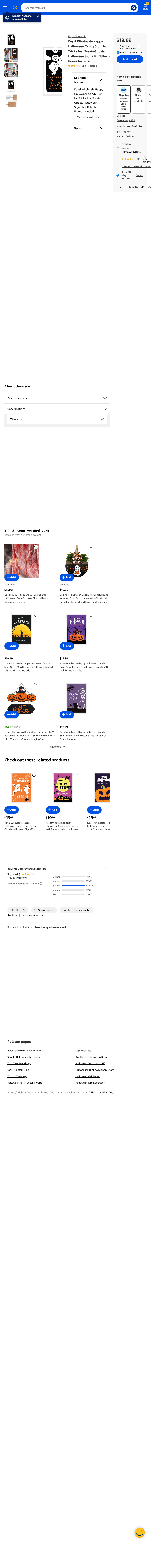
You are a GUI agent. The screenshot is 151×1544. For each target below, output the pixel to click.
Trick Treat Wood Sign (19, 1063)
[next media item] (55, 68)
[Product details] (105, 398)
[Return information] (140, 52)
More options (125, 131)
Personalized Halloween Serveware (95, 1069)
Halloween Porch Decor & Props (24, 1082)
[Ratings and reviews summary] (105, 867)
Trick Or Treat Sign (17, 1076)
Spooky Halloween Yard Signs (23, 1056)
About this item (17, 386)
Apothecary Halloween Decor (92, 1056)
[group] (82, 65)
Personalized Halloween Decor (24, 1050)
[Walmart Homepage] (15, 8)
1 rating (93, 66)
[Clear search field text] (129, 7)
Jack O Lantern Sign (18, 1069)
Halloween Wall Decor (88, 1076)
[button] (47, 71)
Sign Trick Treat (84, 1050)
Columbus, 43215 (126, 120)
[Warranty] (102, 419)
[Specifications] (105, 409)
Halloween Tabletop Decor (90, 1082)
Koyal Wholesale (77, 36)
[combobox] (79, 7)
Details (139, 175)
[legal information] (138, 46)
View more (55, 746)
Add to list (132, 186)
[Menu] (6, 8)
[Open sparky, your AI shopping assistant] (139, 1532)
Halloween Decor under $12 (90, 1063)
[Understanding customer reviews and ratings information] (41, 883)
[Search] (134, 8)
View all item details (88, 117)
